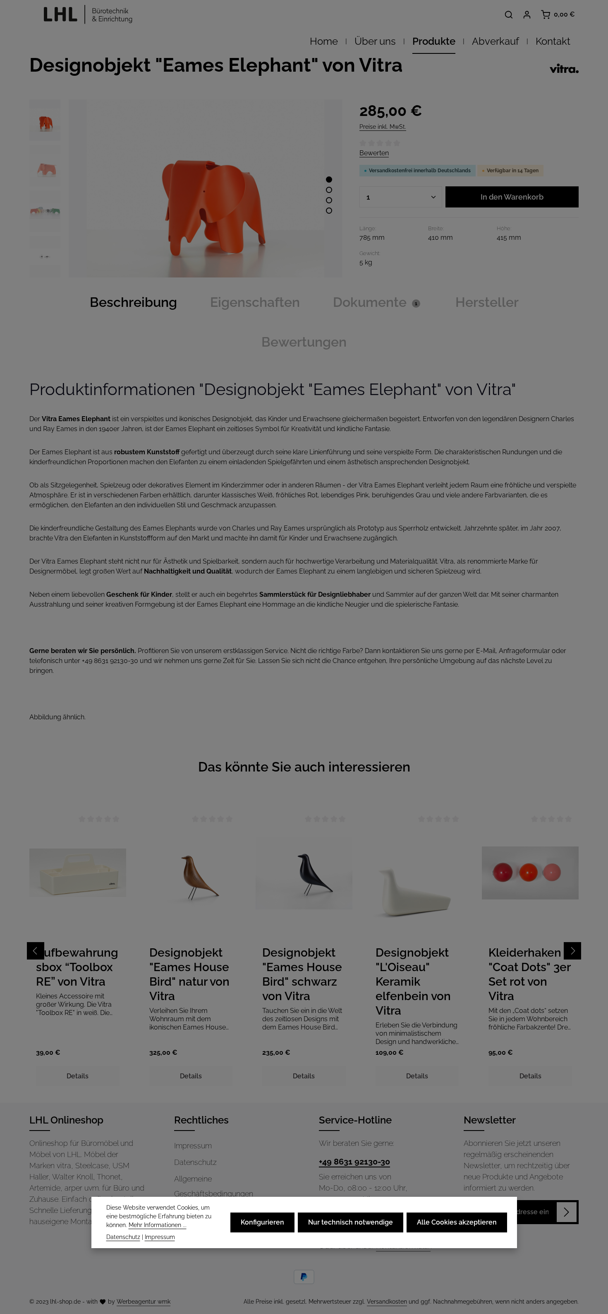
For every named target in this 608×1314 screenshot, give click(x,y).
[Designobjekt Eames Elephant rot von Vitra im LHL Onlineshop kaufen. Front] (205, 188)
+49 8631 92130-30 (354, 1162)
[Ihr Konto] (527, 14)
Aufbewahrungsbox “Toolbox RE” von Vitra (77, 967)
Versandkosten (387, 1301)
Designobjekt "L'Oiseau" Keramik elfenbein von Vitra (413, 981)
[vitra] (564, 68)
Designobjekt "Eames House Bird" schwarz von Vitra (302, 974)
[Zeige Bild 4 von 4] (329, 210)
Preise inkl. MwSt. (382, 126)
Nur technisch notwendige (350, 1222)
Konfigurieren (262, 1222)
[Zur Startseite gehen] (85, 14)
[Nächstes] (572, 951)
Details (78, 1076)
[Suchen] (508, 14)
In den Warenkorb (512, 197)
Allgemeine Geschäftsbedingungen (213, 1186)
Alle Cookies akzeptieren (457, 1222)
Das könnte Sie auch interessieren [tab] (304, 766)
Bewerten (374, 153)
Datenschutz (195, 1162)
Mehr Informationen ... (158, 1225)
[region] (186, 188)
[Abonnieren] (567, 1212)
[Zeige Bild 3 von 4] (329, 200)
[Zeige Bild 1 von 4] (329, 179)
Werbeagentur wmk (143, 1301)
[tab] (133, 302)
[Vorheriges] (35, 951)
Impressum (193, 1145)
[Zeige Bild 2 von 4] (329, 190)
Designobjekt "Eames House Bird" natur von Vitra (189, 974)
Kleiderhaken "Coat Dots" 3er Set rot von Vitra (529, 974)
